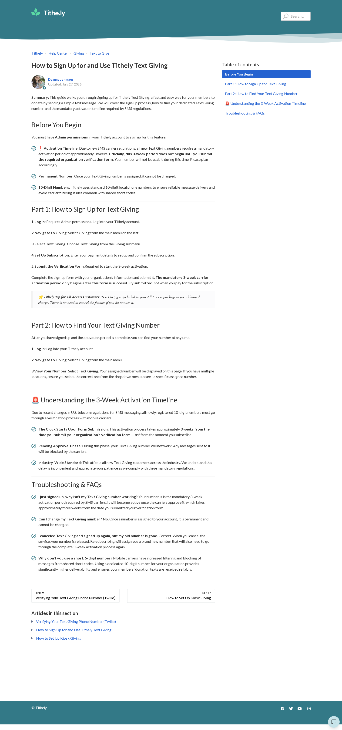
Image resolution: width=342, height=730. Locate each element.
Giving (79, 53)
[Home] (48, 12)
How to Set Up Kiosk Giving (58, 638)
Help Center (58, 53)
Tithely (37, 53)
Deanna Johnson (60, 79)
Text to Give (99, 53)
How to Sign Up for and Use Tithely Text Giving (73, 630)
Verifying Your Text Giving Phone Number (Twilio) (76, 621)
